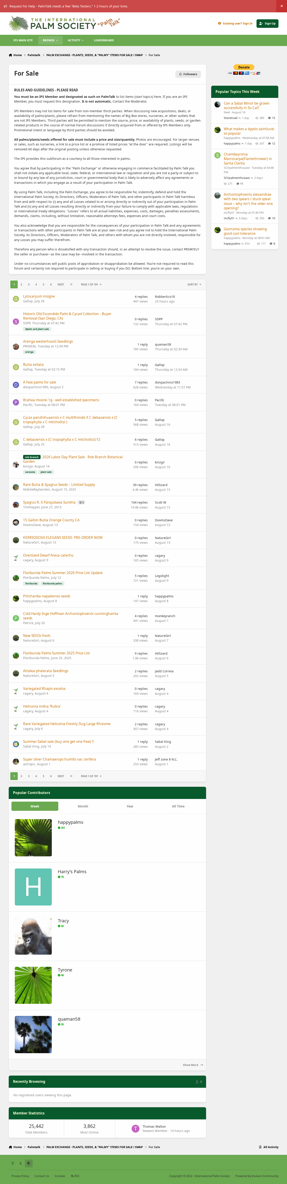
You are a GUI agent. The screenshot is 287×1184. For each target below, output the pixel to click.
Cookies (60, 1176)
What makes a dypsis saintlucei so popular (249, 131)
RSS (76, 1176)
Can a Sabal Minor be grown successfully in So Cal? (247, 105)
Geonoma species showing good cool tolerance (245, 231)
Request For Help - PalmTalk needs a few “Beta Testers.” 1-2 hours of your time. (68, 6)
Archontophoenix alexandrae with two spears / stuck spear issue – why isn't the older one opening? (248, 201)
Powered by (256, 1176)
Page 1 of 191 (89, 284)
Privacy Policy (20, 1176)
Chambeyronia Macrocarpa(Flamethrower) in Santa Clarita (248, 159)
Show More (191, 1065)
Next (61, 284)
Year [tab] (130, 806)
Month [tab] (83, 806)
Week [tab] (34, 806)
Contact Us (42, 1176)
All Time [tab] (178, 806)
